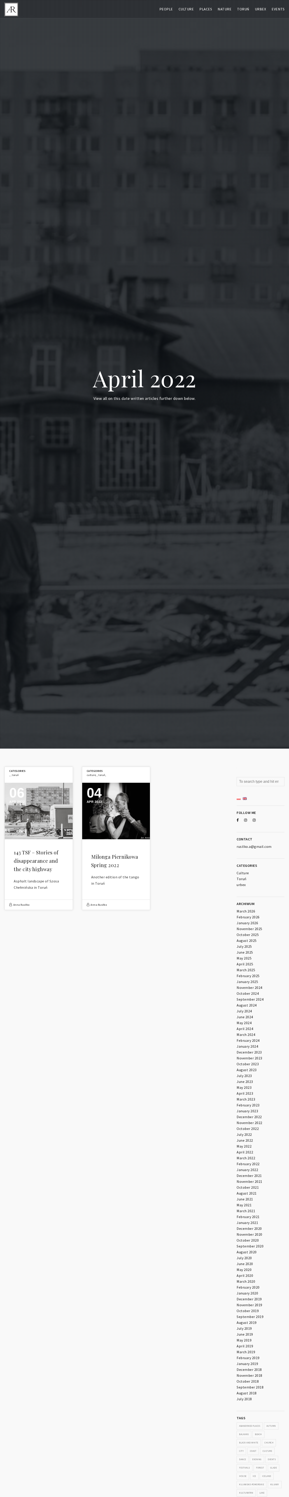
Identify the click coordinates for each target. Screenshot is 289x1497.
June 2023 (245, 1081)
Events (278, 9)
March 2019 (246, 1352)
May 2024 (244, 1023)
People (166, 9)
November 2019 (249, 1305)
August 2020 (247, 1252)
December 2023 (249, 1052)
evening (257, 1459)
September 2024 (250, 999)
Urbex (260, 9)
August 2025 (247, 940)
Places (205, 9)
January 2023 (247, 1111)
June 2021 (245, 1199)
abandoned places (249, 1425)
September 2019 (250, 1316)
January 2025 (247, 981)
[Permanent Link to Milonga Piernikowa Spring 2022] (116, 811)
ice (254, 1476)
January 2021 (247, 1222)
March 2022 (246, 1158)
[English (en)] (245, 798)
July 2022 (244, 1134)
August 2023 (247, 1070)
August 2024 (247, 1005)
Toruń (243, 9)
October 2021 (248, 1187)
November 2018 (249, 1375)
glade (273, 1467)
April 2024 (245, 1028)
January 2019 (247, 1363)
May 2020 (244, 1269)
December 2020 (249, 1228)
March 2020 (246, 1281)
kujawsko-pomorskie (251, 1484)
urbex (241, 884)
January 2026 (247, 923)
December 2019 (249, 1299)
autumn (271, 1425)
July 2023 (244, 1075)
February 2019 (248, 1358)
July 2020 (244, 1258)
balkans (244, 1434)
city (241, 1451)
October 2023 (248, 1064)
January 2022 (247, 1169)
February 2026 (248, 917)
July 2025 (244, 946)
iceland (266, 1476)
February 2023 (248, 1105)
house (243, 1476)
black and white (248, 1442)
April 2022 (245, 1152)
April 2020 (245, 1275)
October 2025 (248, 934)
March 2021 (246, 1211)
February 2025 (248, 976)
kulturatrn (246, 1492)
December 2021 (249, 1175)
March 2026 (246, 911)
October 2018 (248, 1381)
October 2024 (248, 993)
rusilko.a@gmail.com (254, 846)
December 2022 (249, 1117)
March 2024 (246, 1034)
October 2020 (248, 1240)
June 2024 (245, 1017)
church (268, 1442)
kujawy (274, 1484)
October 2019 (248, 1310)
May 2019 (244, 1340)
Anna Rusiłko (21, 904)
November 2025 (249, 928)
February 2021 (248, 1216)
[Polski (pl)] (239, 798)
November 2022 (249, 1122)
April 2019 (245, 1346)
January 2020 (247, 1293)
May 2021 (244, 1205)
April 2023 (245, 1093)
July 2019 (244, 1328)
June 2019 (245, 1334)
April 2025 (245, 964)
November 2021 (249, 1181)
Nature (224, 9)
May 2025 (244, 958)
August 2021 (247, 1193)
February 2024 (248, 1040)
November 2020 (249, 1234)
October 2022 (248, 1128)
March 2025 (246, 970)
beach (258, 1434)
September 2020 (250, 1246)
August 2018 (247, 1393)
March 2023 (246, 1099)
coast (253, 1451)
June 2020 (245, 1263)
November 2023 (249, 1058)
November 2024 (249, 987)
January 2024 (247, 1046)
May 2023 (244, 1087)
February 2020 (248, 1287)
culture (267, 1451)
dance (242, 1459)
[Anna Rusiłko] (11, 9)
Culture (186, 9)
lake (262, 1492)
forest (260, 1467)
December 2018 (249, 1369)
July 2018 (244, 1399)
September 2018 (250, 1387)
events (272, 1459)
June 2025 (245, 952)
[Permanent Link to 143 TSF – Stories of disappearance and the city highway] (39, 811)
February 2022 (248, 1164)
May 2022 (244, 1146)
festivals (244, 1467)
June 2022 (245, 1140)
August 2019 (247, 1322)
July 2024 (244, 1011)
